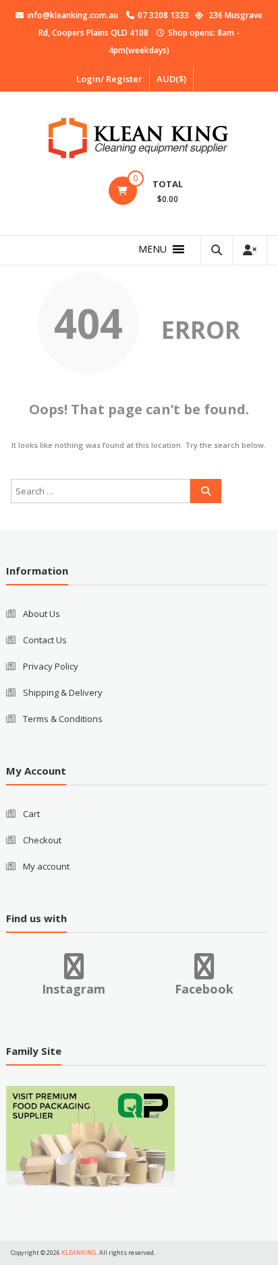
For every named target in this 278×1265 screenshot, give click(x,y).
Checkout (42, 840)
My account (46, 866)
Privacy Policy (50, 666)
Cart (31, 814)
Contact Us (45, 640)
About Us (41, 614)
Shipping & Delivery (63, 692)
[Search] (205, 491)
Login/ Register (109, 79)
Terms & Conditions (63, 719)
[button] (152, 249)
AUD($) (171, 79)
